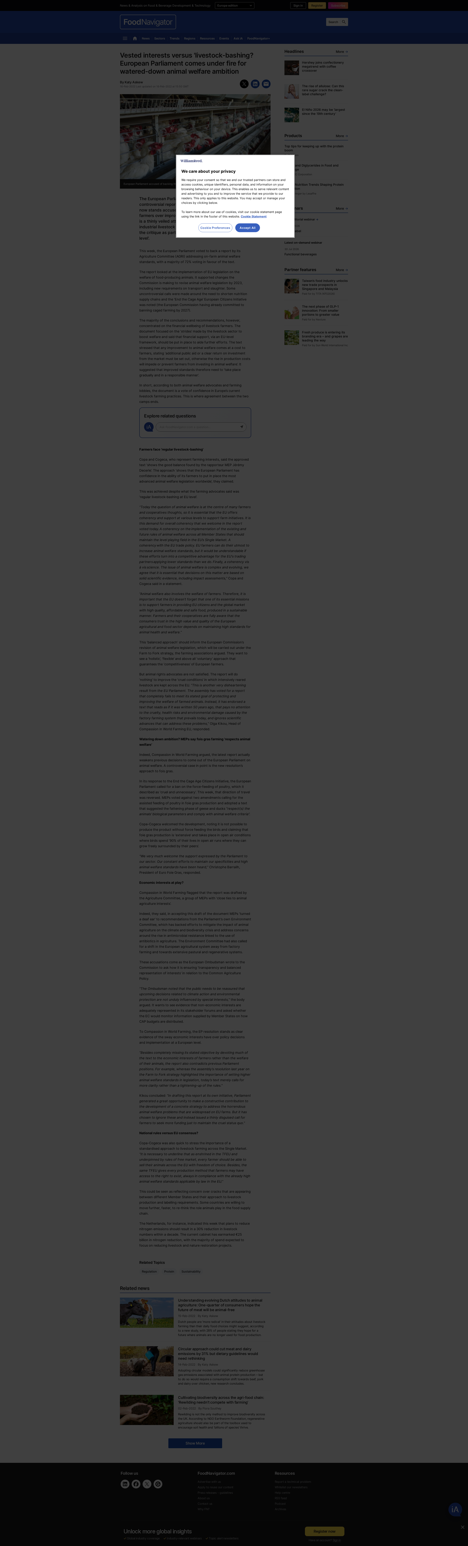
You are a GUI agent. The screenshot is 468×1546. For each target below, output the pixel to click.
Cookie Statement (254, 216)
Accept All (248, 228)
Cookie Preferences (215, 228)
